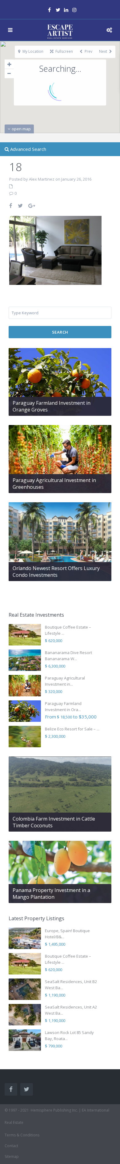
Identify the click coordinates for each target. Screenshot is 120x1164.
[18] (55, 249)
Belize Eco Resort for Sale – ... (72, 729)
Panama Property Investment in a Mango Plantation (51, 893)
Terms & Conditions (22, 1135)
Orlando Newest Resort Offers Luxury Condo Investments (56, 571)
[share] (11, 205)
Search (60, 332)
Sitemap (12, 1156)
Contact (11, 1145)
